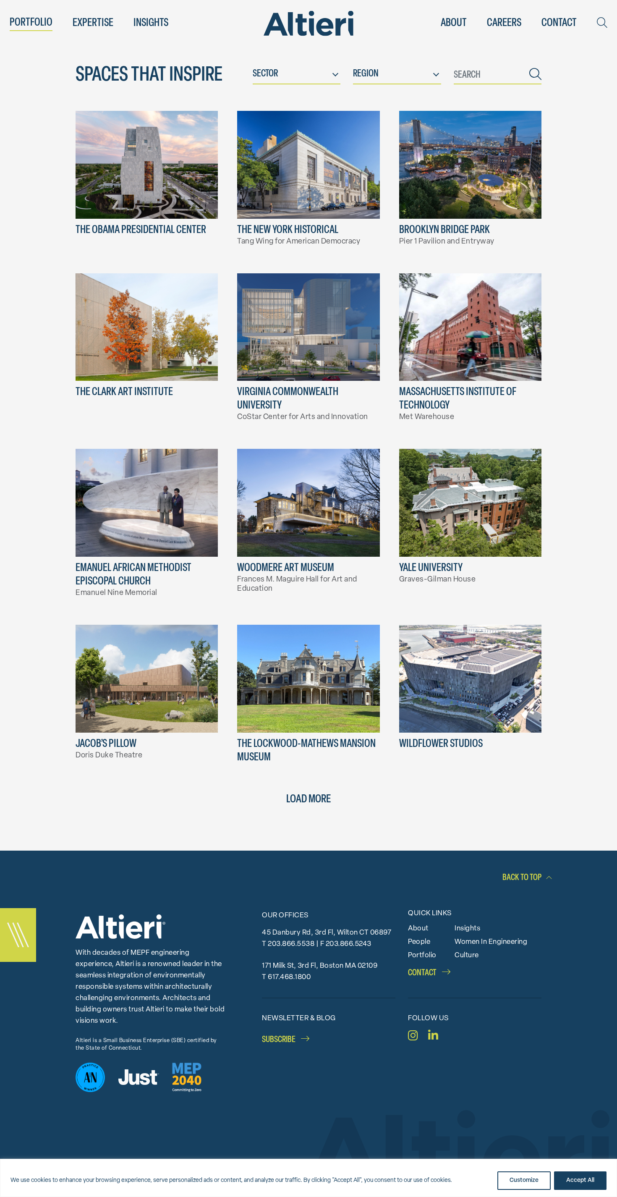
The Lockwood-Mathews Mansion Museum (306, 751)
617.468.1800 (289, 977)
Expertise (93, 23)
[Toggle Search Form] (602, 23)
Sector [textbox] (265, 74)
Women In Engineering (491, 942)
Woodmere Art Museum (285, 568)
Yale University (431, 568)
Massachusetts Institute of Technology (457, 399)
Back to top (521, 877)
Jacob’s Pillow (106, 744)
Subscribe (279, 1039)
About (454, 23)
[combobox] (296, 75)
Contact (559, 23)
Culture (467, 955)
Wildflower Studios (441, 744)
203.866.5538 (291, 944)
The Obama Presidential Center (141, 230)
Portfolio (31, 23)
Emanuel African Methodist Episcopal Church (133, 575)
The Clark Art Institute (124, 392)
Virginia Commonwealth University (287, 399)
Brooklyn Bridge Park (444, 230)
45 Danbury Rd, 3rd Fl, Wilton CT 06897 (326, 932)
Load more (308, 799)
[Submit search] (535, 75)
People (419, 942)
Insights (150, 23)
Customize (524, 1180)
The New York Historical (287, 230)
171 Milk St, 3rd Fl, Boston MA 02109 (319, 965)
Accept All (580, 1180)
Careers (504, 23)
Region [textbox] (366, 74)
